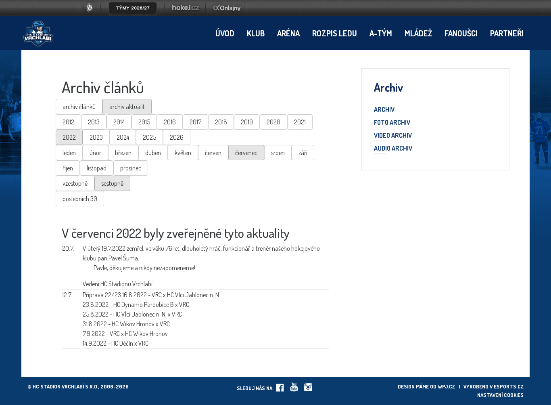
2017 (195, 122)
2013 (94, 122)
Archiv (384, 109)
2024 (123, 137)
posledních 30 (80, 199)
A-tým (380, 33)
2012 (68, 122)
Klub (256, 33)
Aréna (288, 33)
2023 (96, 137)
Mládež (418, 33)
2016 (170, 122)
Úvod (224, 33)
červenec (246, 153)
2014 (119, 122)
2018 (221, 122)
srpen (278, 153)
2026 (177, 137)
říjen (68, 168)
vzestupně (75, 183)
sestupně (112, 183)
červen (213, 153)
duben (153, 153)
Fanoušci (461, 33)
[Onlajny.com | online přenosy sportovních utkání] (228, 14)
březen (123, 153)
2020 (273, 122)
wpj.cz (446, 386)
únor (95, 153)
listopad (96, 168)
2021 (300, 122)
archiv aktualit (127, 107)
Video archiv (393, 135)
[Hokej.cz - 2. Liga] (185, 14)
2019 (247, 122)
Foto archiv (392, 122)
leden (69, 153)
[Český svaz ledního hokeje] (92, 14)
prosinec (130, 168)
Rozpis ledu (334, 33)
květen (183, 153)
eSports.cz (509, 386)
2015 (144, 122)
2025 (149, 137)
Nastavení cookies (500, 395)
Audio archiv (393, 148)
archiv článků (79, 107)
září (302, 153)
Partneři (507, 33)
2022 (69, 137)
